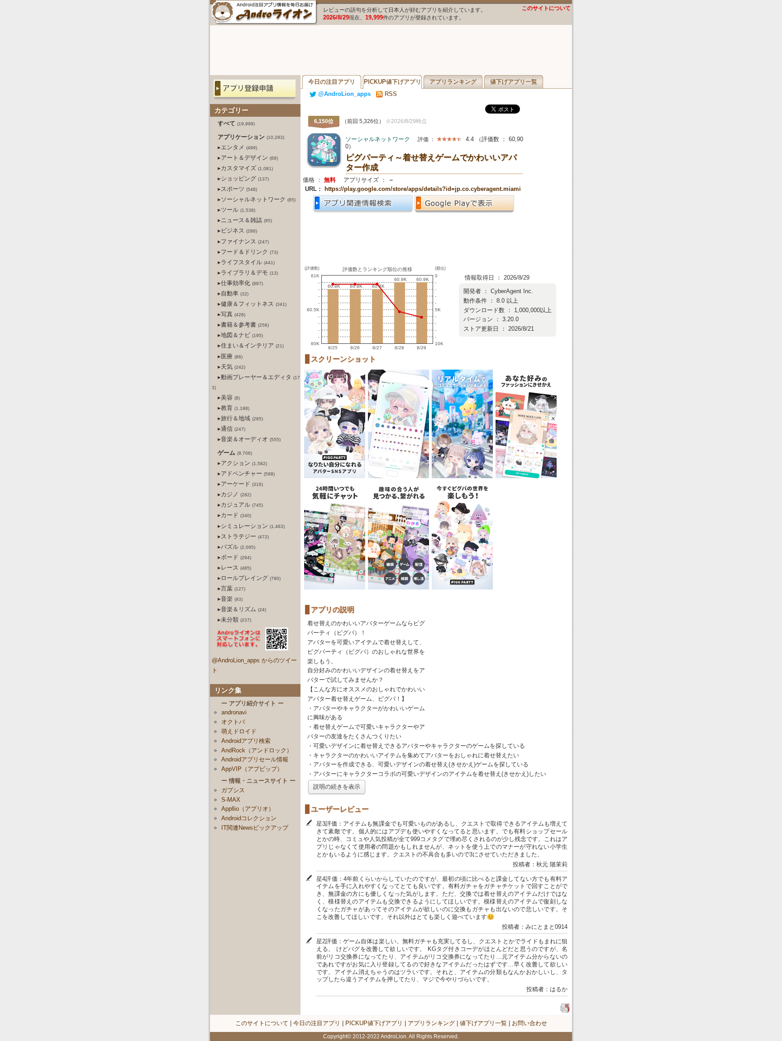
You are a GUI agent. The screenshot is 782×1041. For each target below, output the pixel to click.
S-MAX (230, 799)
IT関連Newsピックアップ (254, 827)
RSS (390, 93)
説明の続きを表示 (336, 786)
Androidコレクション (249, 818)
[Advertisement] (391, 50)
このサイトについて (546, 8)
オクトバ (233, 721)
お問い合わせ (529, 1023)
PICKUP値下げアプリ (392, 81)
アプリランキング (453, 81)
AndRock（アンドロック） (256, 750)
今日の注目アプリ (331, 81)
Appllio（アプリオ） (247, 808)
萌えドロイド (239, 731)
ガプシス (233, 790)
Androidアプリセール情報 (254, 759)
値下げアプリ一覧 (513, 81)
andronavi (234, 712)
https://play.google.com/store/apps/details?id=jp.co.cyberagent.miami (422, 188)
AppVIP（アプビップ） (252, 768)
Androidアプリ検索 (246, 740)
